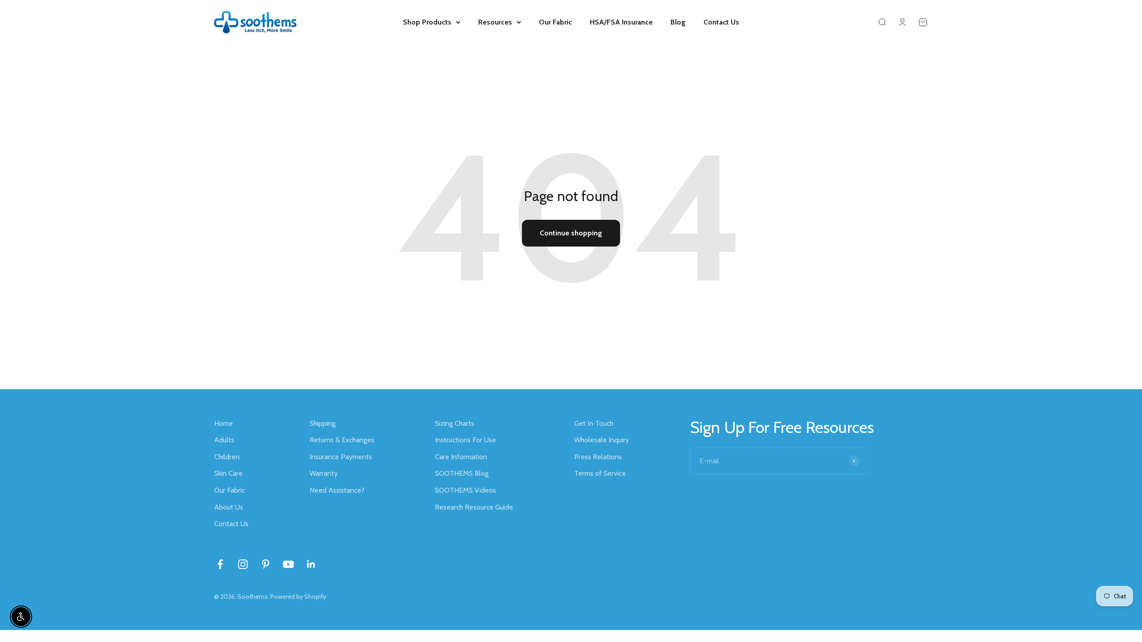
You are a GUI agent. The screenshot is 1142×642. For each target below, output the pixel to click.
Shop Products (427, 22)
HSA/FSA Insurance (621, 22)
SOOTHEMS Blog (461, 473)
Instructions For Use (465, 440)
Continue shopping (571, 233)
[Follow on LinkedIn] (311, 564)
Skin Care (228, 473)
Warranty (324, 473)
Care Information (461, 457)
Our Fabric (555, 22)
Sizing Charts (454, 423)
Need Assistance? (337, 490)
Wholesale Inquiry (601, 440)
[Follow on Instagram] (243, 564)
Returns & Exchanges (342, 440)
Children (227, 457)
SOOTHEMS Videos (465, 490)
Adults (224, 440)
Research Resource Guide (474, 507)
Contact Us (721, 22)
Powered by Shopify (298, 597)
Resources (495, 22)
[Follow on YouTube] (288, 564)
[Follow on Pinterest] (266, 564)
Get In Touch (593, 423)
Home (223, 423)
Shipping (322, 423)
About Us (228, 507)
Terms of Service (600, 473)
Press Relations (598, 457)
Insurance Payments (341, 457)
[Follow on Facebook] (220, 564)
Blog (678, 22)
